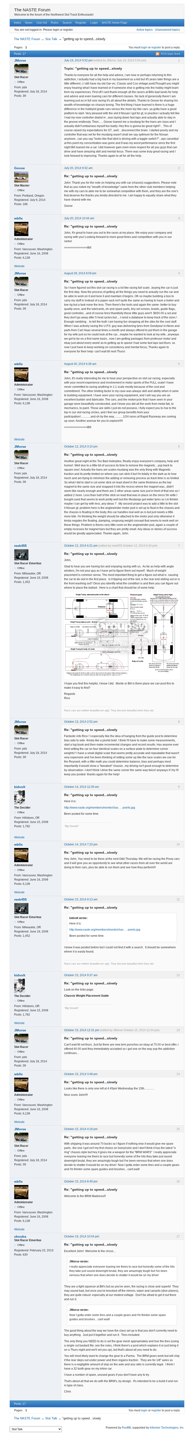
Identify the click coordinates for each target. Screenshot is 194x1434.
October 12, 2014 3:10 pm (80, 446)
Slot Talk (51, 39)
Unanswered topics (167, 29)
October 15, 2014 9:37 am (80, 975)
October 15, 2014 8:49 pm (80, 1181)
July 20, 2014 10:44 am (79, 218)
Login (94, 22)
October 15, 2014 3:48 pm (80, 1074)
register (156, 47)
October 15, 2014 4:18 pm (80, 1129)
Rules (54, 22)
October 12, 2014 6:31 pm (80, 545)
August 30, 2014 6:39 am (80, 364)
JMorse (20, 60)
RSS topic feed (170, 53)
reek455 (20, 546)
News (28, 22)
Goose (19, 168)
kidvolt (19, 787)
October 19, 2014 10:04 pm (81, 1236)
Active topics (145, 29)
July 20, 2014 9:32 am (78, 168)
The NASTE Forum (32, 10)
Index (17, 22)
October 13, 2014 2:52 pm (80, 721)
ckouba (20, 1236)
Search (67, 22)
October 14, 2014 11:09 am (81, 787)
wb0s (18, 218)
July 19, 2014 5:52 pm (78, 60)
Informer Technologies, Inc (167, 1427)
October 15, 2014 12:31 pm (81, 1030)
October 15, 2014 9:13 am (80, 899)
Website (19, 266)
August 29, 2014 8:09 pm (80, 273)
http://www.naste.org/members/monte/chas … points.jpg (99, 807)
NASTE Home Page (114, 22)
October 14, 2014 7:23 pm (80, 844)
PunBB (126, 1427)
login (144, 47)
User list (41, 22)
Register (80, 22)
